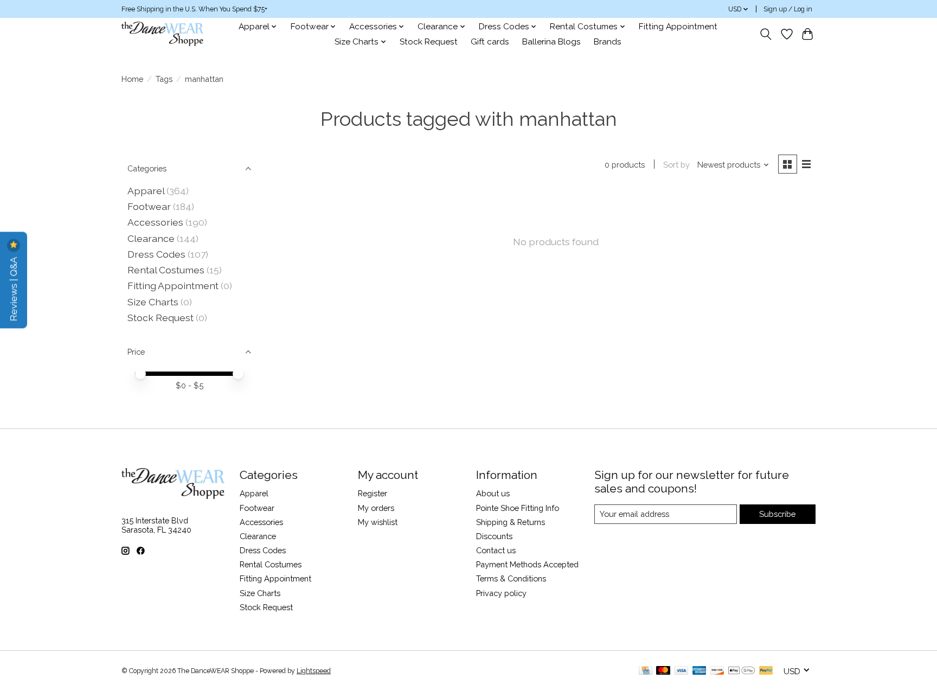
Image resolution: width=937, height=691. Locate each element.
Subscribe (777, 514)
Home (132, 79)
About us (493, 493)
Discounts (494, 536)
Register (372, 493)
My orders (376, 508)
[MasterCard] (663, 671)
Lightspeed (314, 671)
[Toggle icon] (766, 34)
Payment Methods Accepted (527, 564)
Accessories (155, 222)
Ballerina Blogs (551, 42)
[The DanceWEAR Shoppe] (162, 34)
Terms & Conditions (511, 578)
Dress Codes (156, 254)
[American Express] (699, 671)
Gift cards (490, 42)
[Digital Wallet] (741, 671)
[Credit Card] (645, 671)
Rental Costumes (165, 270)
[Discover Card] (717, 671)
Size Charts (152, 302)
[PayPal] (766, 671)
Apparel (145, 190)
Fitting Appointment (678, 26)
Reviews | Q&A (13, 287)
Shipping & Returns (510, 522)
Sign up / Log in (787, 9)
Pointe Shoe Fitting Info (517, 508)
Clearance (151, 238)
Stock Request (429, 42)
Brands (607, 42)
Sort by (676, 164)
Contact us (496, 550)
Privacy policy (501, 593)
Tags (164, 79)
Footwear (149, 206)
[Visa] (682, 671)
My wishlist (377, 522)
